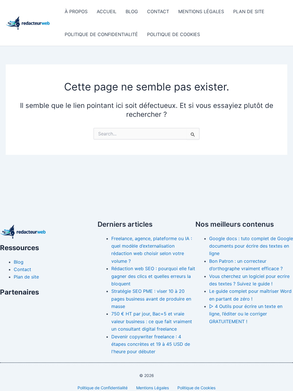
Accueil (106, 11)
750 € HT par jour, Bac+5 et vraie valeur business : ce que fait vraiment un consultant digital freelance (151, 321)
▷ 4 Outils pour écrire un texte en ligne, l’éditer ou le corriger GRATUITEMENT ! (245, 313)
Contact (158, 11)
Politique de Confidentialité (101, 34)
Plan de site (248, 11)
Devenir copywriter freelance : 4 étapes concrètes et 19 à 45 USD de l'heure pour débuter (150, 344)
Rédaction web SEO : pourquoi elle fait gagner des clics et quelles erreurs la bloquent (153, 276)
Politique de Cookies (173, 34)
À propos (76, 11)
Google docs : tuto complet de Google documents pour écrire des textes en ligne (251, 246)
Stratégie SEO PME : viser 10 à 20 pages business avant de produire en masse (151, 298)
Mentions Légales (201, 11)
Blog (132, 11)
